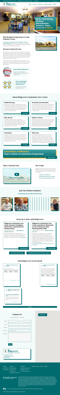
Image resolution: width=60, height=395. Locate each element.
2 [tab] (27, 31)
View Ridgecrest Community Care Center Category (38, 252)
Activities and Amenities (15, 372)
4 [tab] (30, 31)
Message (5, 333)
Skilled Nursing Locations (26, 368)
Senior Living (13, 369)
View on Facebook (13, 280)
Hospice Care (13, 371)
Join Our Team (51, 157)
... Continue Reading (22, 237)
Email (5, 324)
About (30, 4)
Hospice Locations (25, 369)
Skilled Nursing (13, 368)
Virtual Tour (40, 4)
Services (34, 4)
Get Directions (42, 314)
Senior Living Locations (26, 371)
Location (5, 330)
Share (18, 280)
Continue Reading (23, 248)
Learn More (25, 113)
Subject (5, 327)
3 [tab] (29, 31)
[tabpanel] (30, 19)
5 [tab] (32, 31)
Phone (21, 321)
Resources (34, 366)
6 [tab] (33, 31)
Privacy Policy (22, 391)
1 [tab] (26, 31)
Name (5, 321)
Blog (38, 366)
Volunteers (6, 369)
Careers (41, 366)
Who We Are (6, 368)
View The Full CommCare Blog (17, 252)
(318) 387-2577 (7, 357)
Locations (23, 366)
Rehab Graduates (48, 4)
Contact (54, 4)
